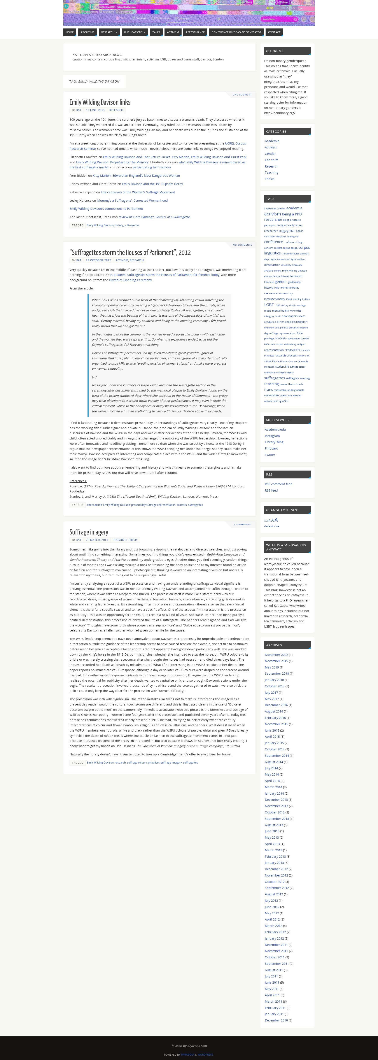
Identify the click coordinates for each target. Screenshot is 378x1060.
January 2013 (274, 863)
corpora (278, 247)
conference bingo (293, 242)
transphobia (280, 390)
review (301, 355)
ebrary (277, 270)
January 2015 (274, 743)
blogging (284, 231)
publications (294, 338)
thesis (292, 384)
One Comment (242, 94)
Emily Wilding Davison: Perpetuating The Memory (112, 162)
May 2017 (272, 699)
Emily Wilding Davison (100, 225)
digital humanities (279, 259)
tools (299, 384)
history (119, 225)
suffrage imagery (171, 762)
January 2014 (274, 793)
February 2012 (275, 932)
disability (286, 264)
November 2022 (276, 655)
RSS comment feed (278, 484)
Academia (272, 141)
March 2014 (273, 787)
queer (305, 338)
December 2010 (276, 1020)
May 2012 (272, 913)
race (267, 344)
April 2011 (272, 995)
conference (273, 241)
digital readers (297, 259)
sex (307, 355)
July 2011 (271, 976)
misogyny (269, 316)
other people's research (292, 322)
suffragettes (131, 225)
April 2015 (272, 736)
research (120, 762)
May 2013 (272, 837)
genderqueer (294, 282)
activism (272, 214)
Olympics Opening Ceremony (130, 280)
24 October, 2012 (98, 260)
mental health (280, 310)
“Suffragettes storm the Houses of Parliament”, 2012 (130, 253)
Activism (122, 260)
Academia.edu (275, 429)
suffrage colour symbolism (143, 762)
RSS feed (271, 490)
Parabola (187, 1054)
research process (286, 355)
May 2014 (272, 774)
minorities (295, 310)
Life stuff (271, 160)
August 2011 (274, 970)
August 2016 (274, 711)
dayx (266, 259)
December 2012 (276, 869)
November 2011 (276, 951)
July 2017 (271, 692)
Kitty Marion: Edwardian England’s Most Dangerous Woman (136, 175)
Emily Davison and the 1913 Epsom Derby (152, 184)
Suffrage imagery (89, 532)
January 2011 (274, 1014)
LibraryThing (274, 442)
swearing (305, 378)
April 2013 (272, 844)
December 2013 (276, 799)
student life (282, 367)
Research (116, 110)
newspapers (290, 316)
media (267, 310)
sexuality (269, 361)
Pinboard (271, 448)
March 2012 (273, 926)
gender (281, 281)
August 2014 (274, 762)
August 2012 (274, 894)
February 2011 (275, 1008)
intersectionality (274, 299)
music (278, 316)
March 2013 (273, 850)
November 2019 (276, 661)
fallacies (285, 276)
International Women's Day (278, 293)
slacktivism (281, 361)
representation (274, 350)
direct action (94, 504)
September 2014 (277, 755)
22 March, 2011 (97, 539)
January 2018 (274, 680)
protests (182, 504)
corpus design (290, 247)
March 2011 (273, 1001)
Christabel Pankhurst (275, 236)
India (277, 287)
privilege (269, 338)
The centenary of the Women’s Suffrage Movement (138, 192)
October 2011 (275, 957)
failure (276, 276)
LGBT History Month (285, 305)
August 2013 (274, 825)
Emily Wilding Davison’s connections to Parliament (106, 208)
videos (283, 395)
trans (268, 389)
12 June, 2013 (95, 110)
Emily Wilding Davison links (100, 102)
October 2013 (275, 812)
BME (292, 231)
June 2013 (272, 831)
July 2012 (271, 900)
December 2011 (276, 945)
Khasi (289, 299)
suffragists (292, 378)
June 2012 (272, 907)
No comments (242, 244)
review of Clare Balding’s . (155, 217)
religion (301, 344)
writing (277, 401)
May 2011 (272, 989)
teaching (271, 383)
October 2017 (275, 686)
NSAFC (301, 316)
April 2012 (272, 919)
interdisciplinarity (289, 287)
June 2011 (272, 982)
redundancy (290, 344)
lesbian (306, 299)
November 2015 (276, 724)
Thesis (133, 539)
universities (271, 395)
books (299, 231)
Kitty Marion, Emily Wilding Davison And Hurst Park (209, 157)
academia (294, 208)
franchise (269, 282)
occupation (270, 321)
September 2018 (277, 673)
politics (284, 327)
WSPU (285, 401)
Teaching (271, 172)
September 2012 (277, 888)
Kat (79, 110)
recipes (279, 344)
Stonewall (269, 366)
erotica (268, 276)
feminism (296, 276)
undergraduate (295, 390)
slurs (290, 361)
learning (297, 299)
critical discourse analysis (295, 253)
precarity (294, 327)
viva (290, 395)
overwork (269, 327)
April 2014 (272, 781)
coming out (293, 236)
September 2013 (277, 819)
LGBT (269, 304)
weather (297, 395)
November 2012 (276, 875)
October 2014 (275, 749)
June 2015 (272, 730)
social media (301, 361)
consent (268, 247)
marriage (301, 305)
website (268, 401)
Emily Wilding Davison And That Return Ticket (136, 157)
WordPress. (206, 1054)
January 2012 (274, 938)
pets (277, 327)
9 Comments (242, 524)
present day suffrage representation (153, 504)
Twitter (270, 455)
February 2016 (275, 718)
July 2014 (271, 768)
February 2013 (275, 856)
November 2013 (276, 806)
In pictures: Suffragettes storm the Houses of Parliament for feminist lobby (164, 275)
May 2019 (272, 667)
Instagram (272, 436)
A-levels (281, 208)
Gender (270, 154)
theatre (283, 384)
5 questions (270, 208)
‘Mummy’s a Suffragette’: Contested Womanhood (132, 200)
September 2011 (277, 963)
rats (273, 344)
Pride (299, 333)
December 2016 (276, 705)
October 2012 (275, 882)
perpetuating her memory (152, 167)
